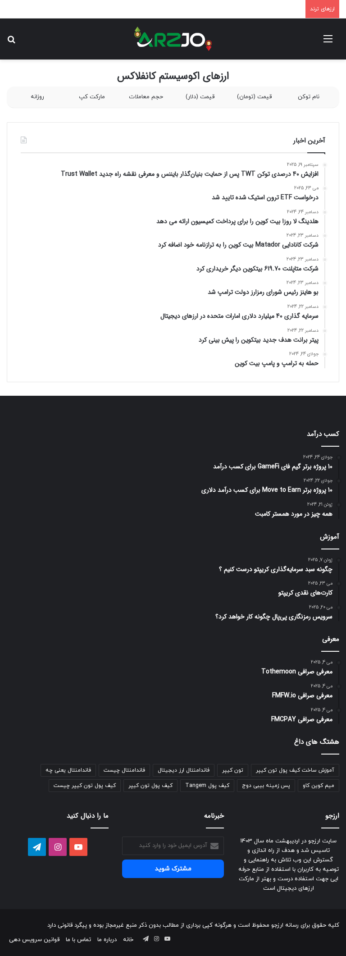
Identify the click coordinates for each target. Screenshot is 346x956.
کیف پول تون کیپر (150, 785)
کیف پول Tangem (207, 785)
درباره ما (107, 940)
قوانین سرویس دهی (34, 940)
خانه (128, 940)
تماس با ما (78, 940)
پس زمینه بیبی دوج (266, 785)
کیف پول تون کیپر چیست (85, 785)
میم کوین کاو (318, 785)
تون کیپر (232, 770)
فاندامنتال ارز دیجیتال (183, 770)
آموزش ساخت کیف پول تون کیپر (295, 770)
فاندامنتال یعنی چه (68, 770)
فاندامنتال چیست (124, 770)
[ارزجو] (173, 39)
